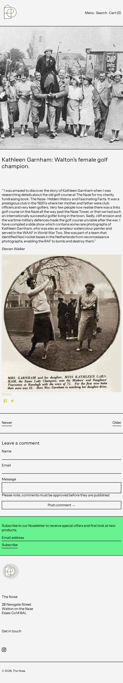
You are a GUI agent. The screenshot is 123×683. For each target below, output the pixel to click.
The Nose (19, 670)
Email (6, 465)
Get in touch (11, 631)
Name (6, 451)
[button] (101, 13)
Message (9, 479)
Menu (89, 13)
